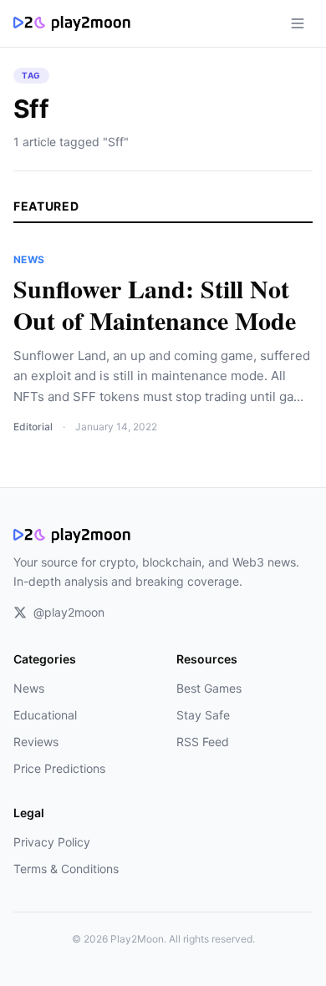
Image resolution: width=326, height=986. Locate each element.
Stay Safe (203, 715)
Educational (45, 715)
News (28, 688)
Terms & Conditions (66, 868)
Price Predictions (59, 768)
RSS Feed (202, 741)
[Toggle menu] (298, 23)
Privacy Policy (51, 842)
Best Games (209, 688)
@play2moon (68, 612)
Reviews (36, 741)
